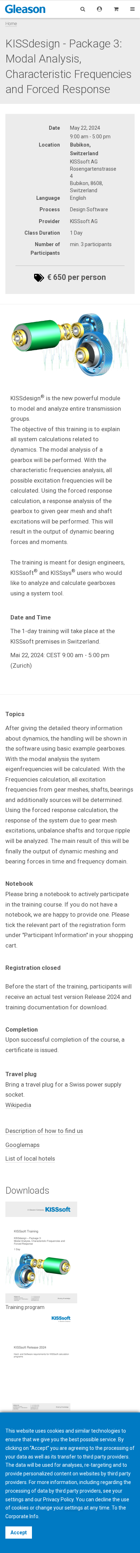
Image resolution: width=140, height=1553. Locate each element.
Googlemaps (22, 1144)
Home (11, 23)
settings (74, 1508)
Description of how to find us (44, 1130)
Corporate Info (21, 1516)
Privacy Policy (58, 1499)
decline (103, 1499)
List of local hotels (30, 1158)
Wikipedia (18, 1105)
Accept (18, 1532)
